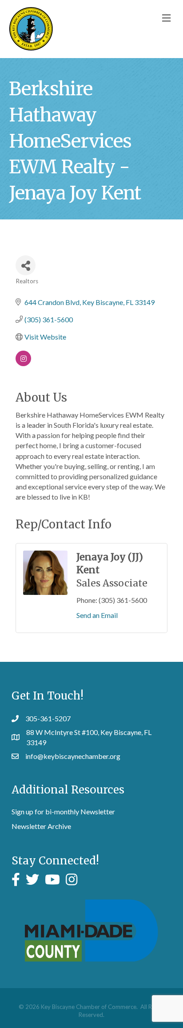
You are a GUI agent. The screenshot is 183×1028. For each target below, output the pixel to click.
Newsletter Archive (41, 826)
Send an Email (97, 615)
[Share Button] (26, 265)
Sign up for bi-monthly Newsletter (63, 811)
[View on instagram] (23, 363)
